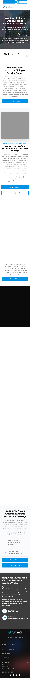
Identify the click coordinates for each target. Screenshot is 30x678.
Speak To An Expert (15, 565)
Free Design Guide (15, 193)
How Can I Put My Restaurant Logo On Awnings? (14, 542)
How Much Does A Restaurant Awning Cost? (15, 552)
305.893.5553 (23, 2)
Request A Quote (8, 2)
